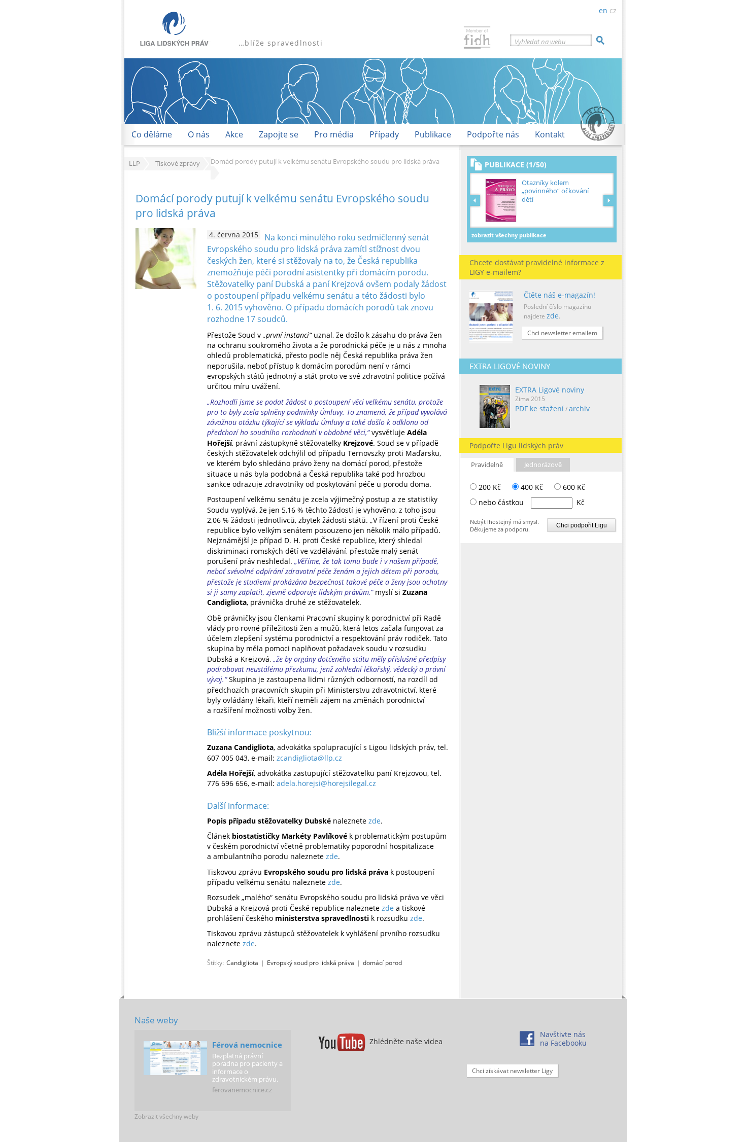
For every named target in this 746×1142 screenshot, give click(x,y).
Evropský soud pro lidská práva (310, 962)
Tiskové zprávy (177, 163)
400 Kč (531, 487)
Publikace (433, 134)
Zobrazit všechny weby (166, 1116)
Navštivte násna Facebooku (563, 1038)
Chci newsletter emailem (562, 333)
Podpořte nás (493, 134)
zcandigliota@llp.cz (309, 758)
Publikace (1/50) (516, 164)
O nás (199, 134)
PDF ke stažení (539, 408)
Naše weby (156, 1020)
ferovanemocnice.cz (242, 1089)
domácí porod (382, 962)
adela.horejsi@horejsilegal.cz (326, 783)
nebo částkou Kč (532, 502)
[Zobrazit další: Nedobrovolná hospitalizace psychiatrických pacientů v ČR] (608, 200)
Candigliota (242, 962)
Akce (234, 134)
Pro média (334, 134)
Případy (384, 134)
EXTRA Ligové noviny (549, 390)
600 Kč (573, 487)
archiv (579, 408)
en (603, 10)
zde (553, 315)
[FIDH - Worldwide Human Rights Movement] (477, 38)
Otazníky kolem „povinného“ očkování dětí (555, 191)
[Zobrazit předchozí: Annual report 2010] (476, 200)
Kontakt (550, 134)
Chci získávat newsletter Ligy (512, 1070)
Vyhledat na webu (540, 41)
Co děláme (151, 134)
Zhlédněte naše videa (406, 1041)
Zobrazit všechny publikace (509, 235)
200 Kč (489, 487)
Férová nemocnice (247, 1045)
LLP (134, 163)
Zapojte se (278, 134)
